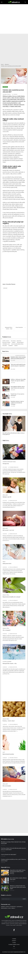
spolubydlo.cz (19, 906)
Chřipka (13, 342)
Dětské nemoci (20, 342)
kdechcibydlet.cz (4, 908)
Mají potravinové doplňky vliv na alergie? (11, 597)
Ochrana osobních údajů (14, 944)
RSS (14, 946)
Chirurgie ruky (6, 463)
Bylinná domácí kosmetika (8, 754)
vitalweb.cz (3, 906)
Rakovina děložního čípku (17, 344)
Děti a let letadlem (7, 786)
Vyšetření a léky (6, 344)
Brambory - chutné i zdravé (8, 721)
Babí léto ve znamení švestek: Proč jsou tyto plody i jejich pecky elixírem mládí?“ (18, 887)
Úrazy (4, 561)
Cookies (14, 942)
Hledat (24, 899)
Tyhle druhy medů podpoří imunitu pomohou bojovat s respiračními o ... (18, 366)
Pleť (4, 752)
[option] (14, 426)
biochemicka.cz (13, 906)
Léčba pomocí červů (7, 563)
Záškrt (16, 345)
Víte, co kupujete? (7, 630)
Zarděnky (10, 345)
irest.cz (9, 908)
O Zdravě (14, 938)
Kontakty (14, 940)
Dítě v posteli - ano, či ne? (8, 530)
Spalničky (4, 345)
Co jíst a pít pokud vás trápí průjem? (8, 854)
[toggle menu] (1, 2)
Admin (14, 948)
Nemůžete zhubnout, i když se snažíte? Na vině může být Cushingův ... (17, 403)
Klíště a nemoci (5, 340)
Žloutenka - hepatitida (16, 340)
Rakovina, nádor (6, 342)
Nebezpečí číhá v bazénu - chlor (10, 663)
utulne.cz (8, 906)
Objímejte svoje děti (7, 497)
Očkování (7, 64)
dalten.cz (13, 908)
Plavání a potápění (7, 661)
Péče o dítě (5, 495)
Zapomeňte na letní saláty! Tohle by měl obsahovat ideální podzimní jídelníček (17, 872)
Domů (2, 64)
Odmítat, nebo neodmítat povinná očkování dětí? (11, 66)
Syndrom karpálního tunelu (9, 461)
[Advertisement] (14, 19)
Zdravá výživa (6, 595)
